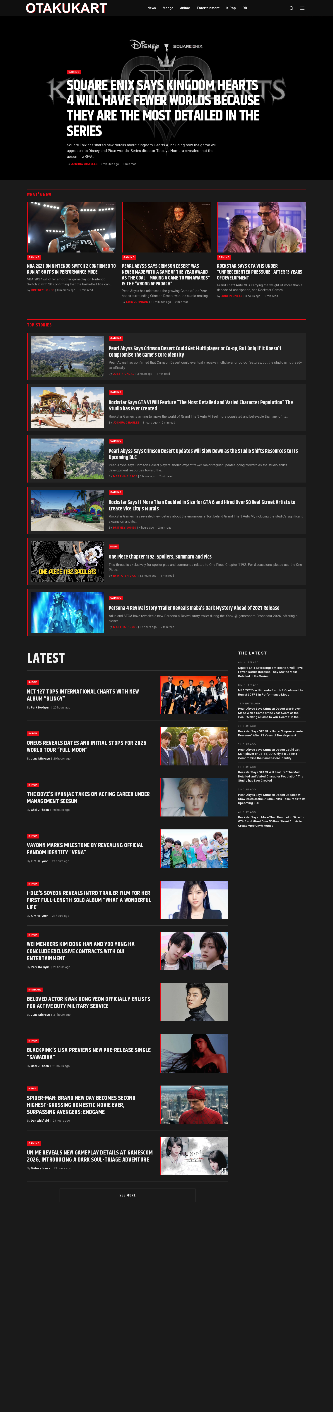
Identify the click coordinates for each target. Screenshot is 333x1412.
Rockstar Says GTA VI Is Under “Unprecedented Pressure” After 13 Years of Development (260, 272)
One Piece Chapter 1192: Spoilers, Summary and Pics (160, 557)
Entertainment (208, 8)
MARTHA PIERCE (125, 476)
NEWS (114, 546)
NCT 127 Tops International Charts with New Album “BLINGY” (83, 695)
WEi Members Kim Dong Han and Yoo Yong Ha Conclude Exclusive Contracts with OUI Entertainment (81, 951)
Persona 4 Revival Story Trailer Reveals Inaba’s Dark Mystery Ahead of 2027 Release (194, 608)
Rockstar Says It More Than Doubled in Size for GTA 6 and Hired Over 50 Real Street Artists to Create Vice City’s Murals (202, 505)
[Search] (291, 8)
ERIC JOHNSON (137, 302)
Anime (185, 8)
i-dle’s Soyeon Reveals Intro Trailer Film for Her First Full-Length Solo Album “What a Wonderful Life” (89, 900)
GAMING (74, 72)
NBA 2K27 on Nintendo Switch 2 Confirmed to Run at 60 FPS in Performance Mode (71, 269)
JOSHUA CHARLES (84, 164)
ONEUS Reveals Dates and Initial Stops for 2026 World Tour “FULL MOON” (86, 746)
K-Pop (231, 8)
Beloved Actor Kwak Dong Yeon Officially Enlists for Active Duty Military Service (88, 1003)
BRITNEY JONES (42, 290)
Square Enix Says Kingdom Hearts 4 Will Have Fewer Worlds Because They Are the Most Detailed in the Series (163, 108)
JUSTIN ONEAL (232, 296)
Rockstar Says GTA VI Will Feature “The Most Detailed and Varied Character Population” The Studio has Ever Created (201, 406)
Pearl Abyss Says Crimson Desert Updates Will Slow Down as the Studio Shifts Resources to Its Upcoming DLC (203, 454)
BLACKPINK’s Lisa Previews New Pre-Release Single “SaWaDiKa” (89, 1054)
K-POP (33, 682)
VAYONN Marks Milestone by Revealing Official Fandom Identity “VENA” (85, 849)
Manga (168, 8)
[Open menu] (302, 8)
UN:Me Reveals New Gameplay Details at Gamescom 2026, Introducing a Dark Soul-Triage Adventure (90, 1156)
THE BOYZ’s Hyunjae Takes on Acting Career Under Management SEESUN (88, 798)
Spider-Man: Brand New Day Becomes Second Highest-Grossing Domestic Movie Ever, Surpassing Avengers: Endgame (81, 1105)
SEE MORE (127, 1195)
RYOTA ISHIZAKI (125, 575)
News (151, 8)
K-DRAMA (35, 989)
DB (245, 8)
